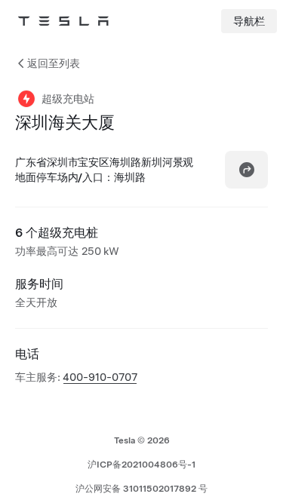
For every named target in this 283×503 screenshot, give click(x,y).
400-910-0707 (100, 377)
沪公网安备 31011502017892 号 (141, 488)
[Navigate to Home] (63, 21)
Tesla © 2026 (142, 440)
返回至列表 (53, 63)
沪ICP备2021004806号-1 (141, 464)
